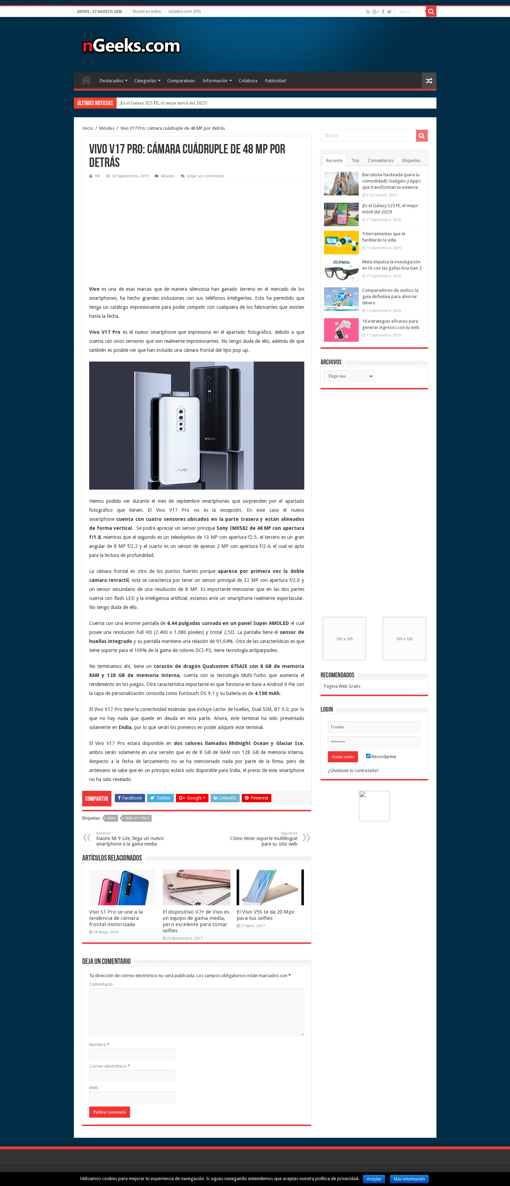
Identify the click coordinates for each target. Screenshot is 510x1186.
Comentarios (381, 160)
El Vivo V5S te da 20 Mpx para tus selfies (266, 915)
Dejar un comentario (205, 176)
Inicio (86, 80)
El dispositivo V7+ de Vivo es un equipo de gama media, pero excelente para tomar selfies (196, 921)
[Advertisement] (141, 227)
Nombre (99, 1044)
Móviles (106, 128)
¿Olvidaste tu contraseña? (353, 770)
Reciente (334, 160)
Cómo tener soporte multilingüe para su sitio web (263, 839)
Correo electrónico (109, 1066)
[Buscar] (431, 11)
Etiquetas (411, 160)
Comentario (101, 984)
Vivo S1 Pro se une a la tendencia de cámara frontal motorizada (116, 918)
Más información (409, 1179)
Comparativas (181, 80)
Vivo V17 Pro (137, 818)
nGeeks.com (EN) (185, 11)
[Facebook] (383, 12)
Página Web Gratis (342, 686)
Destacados (111, 80)
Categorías (145, 80)
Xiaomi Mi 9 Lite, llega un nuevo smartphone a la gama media (130, 839)
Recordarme (383, 756)
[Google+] (376, 12)
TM (97, 176)
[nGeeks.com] (131, 43)
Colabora (248, 80)
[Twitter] (389, 12)
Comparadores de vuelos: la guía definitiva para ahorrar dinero (390, 296)
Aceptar (374, 1179)
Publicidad (275, 80)
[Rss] (368, 12)
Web (93, 1087)
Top (355, 160)
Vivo (111, 818)
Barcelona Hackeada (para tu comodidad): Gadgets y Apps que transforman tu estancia (391, 181)
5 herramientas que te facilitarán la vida (156, 102)
